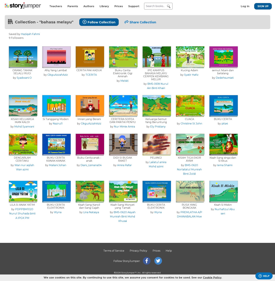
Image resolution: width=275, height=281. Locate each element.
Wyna (57, 212)
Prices (118, 6)
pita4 (225, 123)
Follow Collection (101, 22)
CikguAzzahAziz (57, 74)
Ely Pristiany (158, 126)
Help (169, 250)
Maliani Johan (57, 165)
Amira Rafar (124, 165)
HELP (266, 276)
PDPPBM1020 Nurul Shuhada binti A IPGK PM (22, 213)
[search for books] (169, 6)
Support (133, 6)
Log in (245, 6)
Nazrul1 (58, 123)
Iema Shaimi (224, 165)
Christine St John (191, 123)
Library (104, 6)
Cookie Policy (212, 277)
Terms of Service (113, 250)
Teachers (55, 6)
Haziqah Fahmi (30, 34)
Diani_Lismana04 (91, 165)
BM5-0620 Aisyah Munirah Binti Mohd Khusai (122, 216)
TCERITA (91, 74)
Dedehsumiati (225, 77)
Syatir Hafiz (191, 74)
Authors (88, 6)
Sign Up (262, 6)
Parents (72, 6)
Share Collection (143, 22)
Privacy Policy (138, 250)
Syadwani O (24, 77)
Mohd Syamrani (24, 126)
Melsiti (124, 80)
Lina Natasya (91, 212)
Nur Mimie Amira (124, 126)
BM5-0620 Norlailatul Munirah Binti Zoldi (189, 169)
